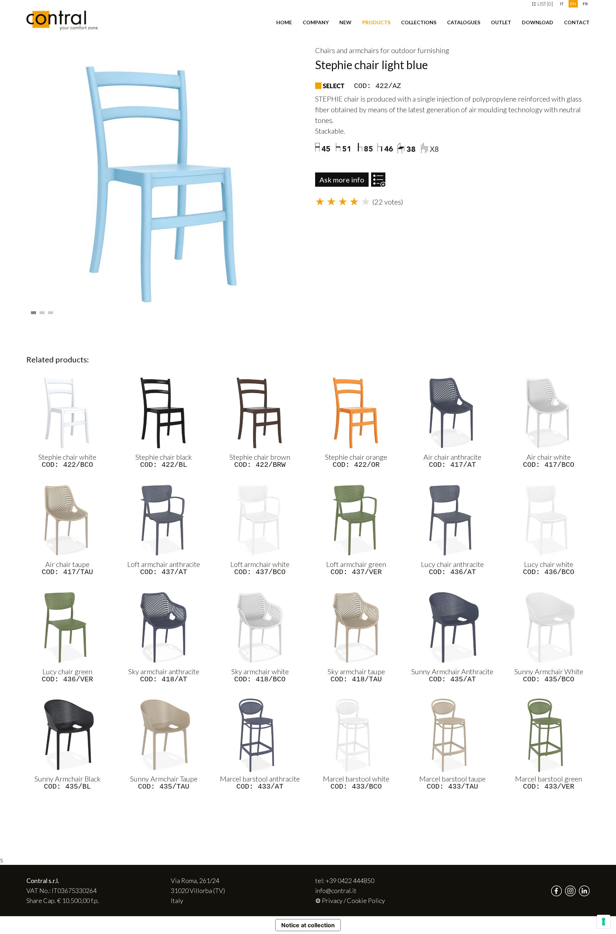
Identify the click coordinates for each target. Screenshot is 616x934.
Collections (418, 22)
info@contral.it (335, 890)
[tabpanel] (163, 183)
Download (537, 22)
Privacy (332, 900)
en (573, 3)
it (562, 3)
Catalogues (463, 22)
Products (376, 22)
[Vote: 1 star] (321, 202)
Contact (577, 22)
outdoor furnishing (420, 50)
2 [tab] (42, 310)
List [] (545, 4)
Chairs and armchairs (347, 50)
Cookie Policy (366, 900)
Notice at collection (308, 925)
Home (284, 22)
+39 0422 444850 (349, 880)
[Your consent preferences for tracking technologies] (603, 921)
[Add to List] (378, 176)
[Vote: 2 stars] (332, 202)
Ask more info (341, 179)
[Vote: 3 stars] (343, 202)
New (345, 22)
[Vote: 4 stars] (355, 202)
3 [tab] (51, 310)
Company (316, 22)
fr (585, 3)
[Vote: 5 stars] (366, 202)
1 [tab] (34, 310)
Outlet (501, 22)
